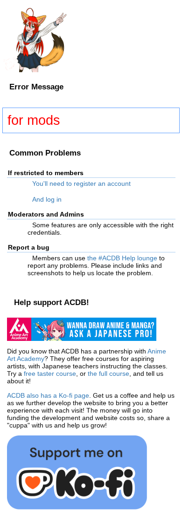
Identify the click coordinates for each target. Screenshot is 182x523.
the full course (108, 373)
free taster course (50, 373)
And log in (47, 199)
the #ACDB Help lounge (122, 258)
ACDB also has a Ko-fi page (48, 395)
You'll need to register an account (81, 183)
